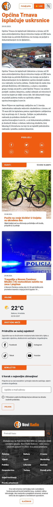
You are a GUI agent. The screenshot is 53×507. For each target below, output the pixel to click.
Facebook (13, 345)
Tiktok (11, 355)
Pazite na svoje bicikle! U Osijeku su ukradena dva (22, 219)
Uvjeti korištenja (9, 477)
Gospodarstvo (8, 470)
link (11, 145)
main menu (48, 6)
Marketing (45, 459)
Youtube (37, 355)
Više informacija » (26, 498)
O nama (43, 454)
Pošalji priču (26, 6)
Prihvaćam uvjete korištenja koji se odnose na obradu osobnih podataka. (26, 398)
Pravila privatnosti (10, 483)
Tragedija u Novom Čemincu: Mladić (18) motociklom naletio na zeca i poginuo (23, 281)
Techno (26, 470)
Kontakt (43, 465)
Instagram (38, 345)
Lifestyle (27, 465)
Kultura (26, 454)
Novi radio (6, 6)
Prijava (7, 407)
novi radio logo (30, 424)
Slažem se (26, 501)
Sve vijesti (45, 165)
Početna (5, 454)
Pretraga (48, 433)
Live (41, 6)
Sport (25, 459)
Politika (5, 465)
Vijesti (5, 459)
